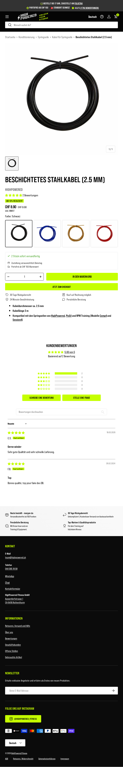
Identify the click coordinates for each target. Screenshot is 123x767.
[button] (92, 17)
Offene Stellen (11, 650)
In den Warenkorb (82, 276)
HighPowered (14, 189)
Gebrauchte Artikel (13, 657)
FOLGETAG (78, 3)
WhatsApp (9, 576)
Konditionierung (27, 37)
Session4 (17, 319)
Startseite (10, 37)
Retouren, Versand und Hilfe (17, 625)
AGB (6, 758)
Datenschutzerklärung (46, 758)
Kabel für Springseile (62, 37)
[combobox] (61, 25)
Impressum (65, 758)
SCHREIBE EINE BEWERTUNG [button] (41, 397)
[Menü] (7, 16)
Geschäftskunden (13, 644)
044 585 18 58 (11, 568)
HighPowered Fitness (19, 753)
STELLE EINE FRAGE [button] (81, 397)
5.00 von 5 (70, 352)
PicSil (69, 315)
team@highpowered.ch (15, 557)
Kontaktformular (12, 588)
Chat (7, 582)
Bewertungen (11, 638)
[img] (16, 432)
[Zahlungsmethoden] (61, 731)
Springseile (43, 37)
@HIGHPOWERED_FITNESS (25, 718)
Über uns (9, 632)
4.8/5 (87, 7)
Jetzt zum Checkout (61, 286)
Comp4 (103, 315)
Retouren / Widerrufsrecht (23, 758)
